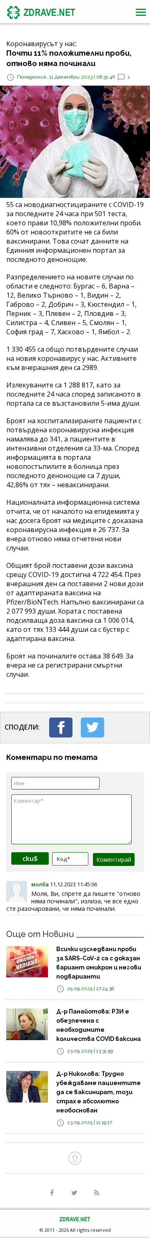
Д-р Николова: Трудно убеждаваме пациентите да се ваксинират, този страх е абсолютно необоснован (98, 1092)
